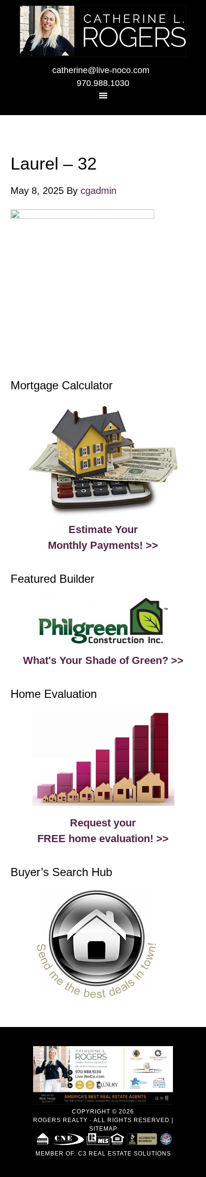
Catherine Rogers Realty (103, 31)
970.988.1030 (103, 83)
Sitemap (103, 1128)
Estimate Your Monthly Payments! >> (103, 537)
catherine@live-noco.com (100, 70)
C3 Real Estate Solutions (124, 1153)
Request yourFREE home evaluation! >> (103, 831)
